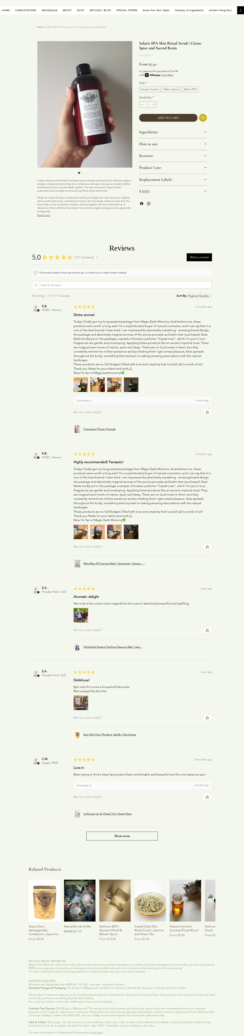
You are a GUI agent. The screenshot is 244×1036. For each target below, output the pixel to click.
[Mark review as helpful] (207, 412)
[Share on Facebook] (141, 203)
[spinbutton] (148, 105)
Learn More (167, 75)
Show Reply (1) (84, 400)
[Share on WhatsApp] (149, 203)
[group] (122, 912)
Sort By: (182, 295)
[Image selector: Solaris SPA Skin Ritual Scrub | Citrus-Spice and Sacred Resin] (79, 173)
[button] (97, 257)
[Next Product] (210, 900)
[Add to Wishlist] (203, 118)
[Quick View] (44, 901)
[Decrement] (142, 105)
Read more (43, 215)
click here (97, 1032)
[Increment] (154, 105)
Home (40, 27)
